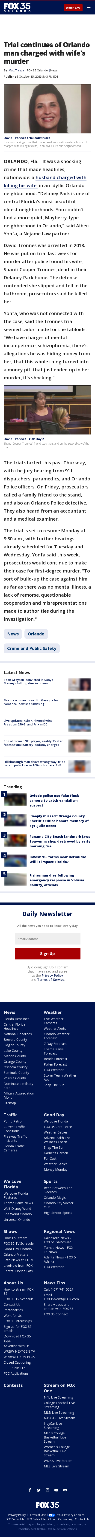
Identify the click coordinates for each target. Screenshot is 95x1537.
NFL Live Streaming (58, 1397)
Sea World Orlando (18, 1214)
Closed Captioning (17, 1362)
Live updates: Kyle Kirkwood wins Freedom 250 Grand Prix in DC (28, 722)
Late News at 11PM (18, 1260)
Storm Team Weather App (60, 1077)
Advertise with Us (17, 1346)
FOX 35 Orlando (37, 70)
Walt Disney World (17, 1208)
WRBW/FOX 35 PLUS (19, 1357)
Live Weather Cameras (53, 1021)
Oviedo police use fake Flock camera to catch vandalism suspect (54, 800)
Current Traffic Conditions (14, 1129)
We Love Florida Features (16, 1195)
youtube (56, 1490)
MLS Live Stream (56, 1466)
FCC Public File (14, 1368)
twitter (38, 1490)
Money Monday (55, 1169)
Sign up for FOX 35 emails (18, 1328)
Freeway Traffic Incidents (15, 1138)
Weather (53, 1012)
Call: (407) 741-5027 (58, 1289)
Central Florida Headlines (14, 1026)
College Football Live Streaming (59, 1405)
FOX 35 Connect (56, 1314)
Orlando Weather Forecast (56, 1036)
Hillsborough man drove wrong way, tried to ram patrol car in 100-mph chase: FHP (34, 763)
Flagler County (14, 1045)
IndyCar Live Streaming (53, 1425)
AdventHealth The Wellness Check (57, 1140)
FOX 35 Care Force (58, 1127)
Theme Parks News (18, 1203)
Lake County (13, 1050)
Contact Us (12, 1304)
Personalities (13, 1310)
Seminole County (16, 1072)
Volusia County (15, 1078)
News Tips (54, 1283)
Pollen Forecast (55, 1064)
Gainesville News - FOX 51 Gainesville (57, 1240)
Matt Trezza (16, 70)
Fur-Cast (50, 1158)
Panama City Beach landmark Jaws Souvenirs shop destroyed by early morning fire (60, 841)
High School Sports (58, 1212)
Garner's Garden (56, 1153)
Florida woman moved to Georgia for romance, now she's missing (31, 702)
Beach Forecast (55, 1059)
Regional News (59, 1231)
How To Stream (15, 1238)
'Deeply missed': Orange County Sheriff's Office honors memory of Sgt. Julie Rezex (59, 821)
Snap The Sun (54, 1085)
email (65, 1490)
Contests (13, 1385)
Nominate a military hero (18, 1085)
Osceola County (15, 1067)
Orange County (15, 1061)
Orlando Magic (55, 1197)
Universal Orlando (17, 1219)
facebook (30, 1490)
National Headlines (18, 1034)
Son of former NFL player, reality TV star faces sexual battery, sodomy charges (33, 743)
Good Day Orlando (18, 1249)
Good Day (54, 1114)
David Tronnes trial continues (27, 138)
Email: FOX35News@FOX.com (61, 1297)
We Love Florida (56, 1121)
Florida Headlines (16, 1019)
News (53, 70)
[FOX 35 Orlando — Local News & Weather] (17, 7)
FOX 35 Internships (18, 1321)
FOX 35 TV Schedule (19, 1243)
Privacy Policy (52, 975)
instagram (47, 1490)
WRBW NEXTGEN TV (19, 1351)
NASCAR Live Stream (59, 1418)
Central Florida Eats (18, 1271)
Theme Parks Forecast (54, 1051)
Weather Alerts (55, 1028)
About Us (13, 1283)
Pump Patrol (13, 1121)
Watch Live (73, 7)
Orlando (36, 634)
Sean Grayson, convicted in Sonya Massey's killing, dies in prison (28, 681)
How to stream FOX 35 (18, 1291)
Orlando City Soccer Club (58, 1205)
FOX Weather (54, 1070)
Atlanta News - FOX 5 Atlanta (60, 1259)
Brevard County (15, 1039)
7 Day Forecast (55, 1043)
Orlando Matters (16, 1254)
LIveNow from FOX (18, 1265)
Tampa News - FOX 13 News (58, 1249)
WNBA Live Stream (58, 1460)
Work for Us (13, 1315)
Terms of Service (50, 979)
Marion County (15, 1056)
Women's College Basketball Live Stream (57, 1451)
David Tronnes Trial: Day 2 (24, 439)
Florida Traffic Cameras (14, 1148)
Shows (10, 1231)
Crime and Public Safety (31, 648)
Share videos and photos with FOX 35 (58, 1306)
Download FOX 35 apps (17, 1338)
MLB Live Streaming (59, 1412)
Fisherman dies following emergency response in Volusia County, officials (57, 880)
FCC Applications (16, 1373)
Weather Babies (56, 1132)
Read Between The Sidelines (58, 1190)
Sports (50, 1181)
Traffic (10, 1114)
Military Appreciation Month (19, 1095)
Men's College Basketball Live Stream (55, 1437)
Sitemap (10, 1103)
